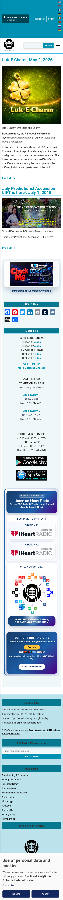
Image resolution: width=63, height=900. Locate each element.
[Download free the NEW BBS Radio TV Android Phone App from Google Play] (31, 460)
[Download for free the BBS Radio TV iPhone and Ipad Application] (31, 474)
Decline (16, 893)
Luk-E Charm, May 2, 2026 (27, 59)
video (37, 354)
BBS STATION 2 (31, 410)
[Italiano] (59, 18)
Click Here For (31, 363)
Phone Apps (7, 801)
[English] (59, 2)
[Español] (59, 30)
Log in (51, 19)
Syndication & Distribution (14, 793)
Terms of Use (8, 819)
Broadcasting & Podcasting (15, 775)
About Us (6, 806)
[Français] (59, 10)
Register (40, 18)
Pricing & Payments (11, 779)
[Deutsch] (59, 14)
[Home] (9, 45)
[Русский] (59, 26)
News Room (8, 797)
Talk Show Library (10, 784)
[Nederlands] (59, 6)
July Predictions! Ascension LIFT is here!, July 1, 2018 (28, 190)
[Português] (59, 22)
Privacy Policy (8, 814)
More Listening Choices (32, 367)
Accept (45, 893)
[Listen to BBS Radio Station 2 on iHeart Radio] (32, 552)
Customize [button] (8, 885)
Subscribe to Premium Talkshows (16, 18)
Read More (8, 178)
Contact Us (7, 810)
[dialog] (31, 877)
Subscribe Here (31, 666)
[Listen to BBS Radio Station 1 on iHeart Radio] (32, 533)
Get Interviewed (9, 788)
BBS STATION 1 (31, 394)
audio (37, 342)
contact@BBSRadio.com (29, 723)
